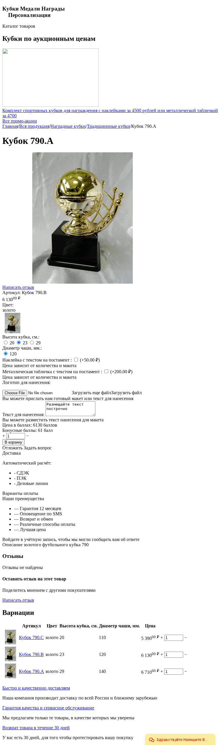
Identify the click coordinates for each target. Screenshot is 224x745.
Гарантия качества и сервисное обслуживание (48, 707)
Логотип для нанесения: (26, 382)
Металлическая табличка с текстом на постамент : (52, 371)
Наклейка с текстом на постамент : (37, 359)
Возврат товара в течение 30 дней (36, 727)
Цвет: (7, 304)
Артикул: (11, 292)
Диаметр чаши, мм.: (22, 348)
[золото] (12, 331)
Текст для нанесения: (24, 414)
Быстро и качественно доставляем (36, 687)
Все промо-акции (19, 120)
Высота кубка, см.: (20, 336)
